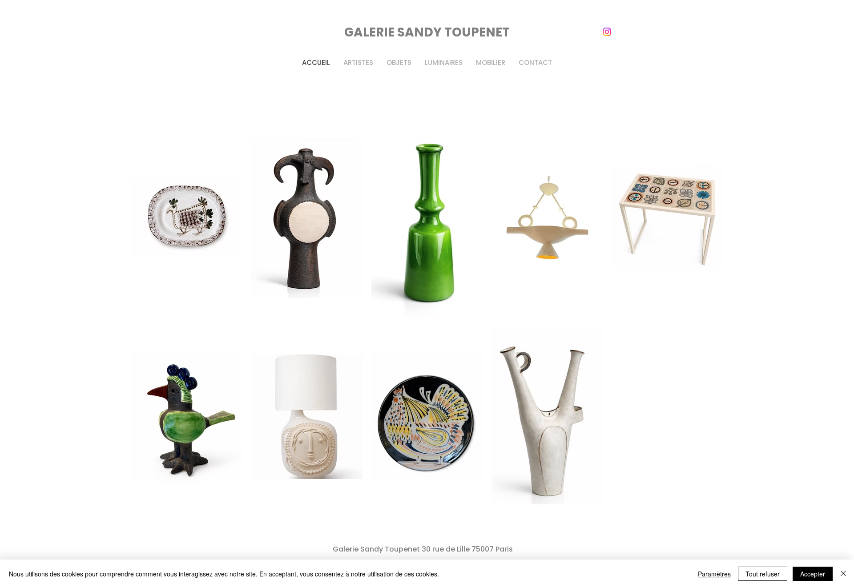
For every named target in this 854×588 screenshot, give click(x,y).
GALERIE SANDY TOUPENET (427, 32)
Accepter (812, 573)
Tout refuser (762, 573)
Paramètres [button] (714, 573)
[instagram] (607, 31)
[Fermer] (843, 574)
